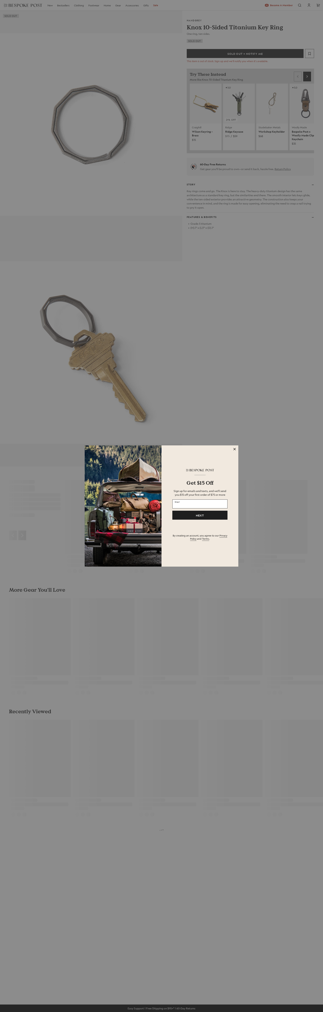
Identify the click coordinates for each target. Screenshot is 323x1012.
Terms (205, 538)
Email (177, 502)
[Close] (234, 449)
